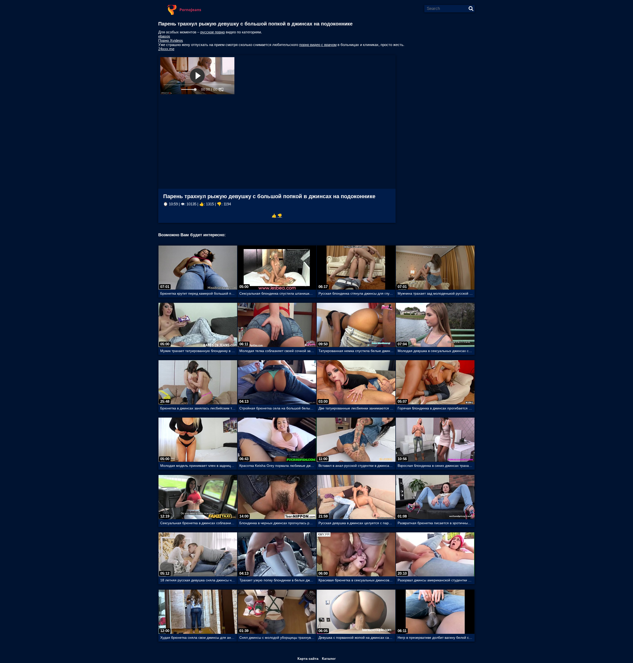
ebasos (164, 36)
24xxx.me (166, 49)
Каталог (329, 659)
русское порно (212, 32)
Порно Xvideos (170, 40)
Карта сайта (307, 659)
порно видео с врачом (318, 45)
